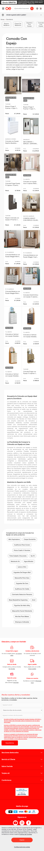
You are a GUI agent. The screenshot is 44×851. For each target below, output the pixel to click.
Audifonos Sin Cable (22, 589)
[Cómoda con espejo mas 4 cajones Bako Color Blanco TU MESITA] (31, 163)
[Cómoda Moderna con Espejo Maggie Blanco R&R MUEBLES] (13, 276)
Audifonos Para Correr (22, 545)
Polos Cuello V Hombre (22, 550)
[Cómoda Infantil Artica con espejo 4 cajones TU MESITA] (31, 276)
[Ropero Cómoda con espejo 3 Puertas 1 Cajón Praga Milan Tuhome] (13, 202)
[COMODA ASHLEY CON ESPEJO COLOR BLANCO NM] (31, 202)
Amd (33, 600)
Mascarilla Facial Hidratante (22, 611)
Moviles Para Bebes (22, 616)
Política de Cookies (25, 834)
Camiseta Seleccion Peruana (22, 594)
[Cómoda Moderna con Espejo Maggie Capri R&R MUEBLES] (31, 239)
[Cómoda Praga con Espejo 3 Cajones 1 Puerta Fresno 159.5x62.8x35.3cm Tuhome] (31, 356)
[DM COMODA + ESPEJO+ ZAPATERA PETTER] (31, 126)
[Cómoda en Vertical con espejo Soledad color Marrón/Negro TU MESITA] (31, 316)
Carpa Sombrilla (30, 539)
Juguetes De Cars (22, 583)
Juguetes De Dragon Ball (22, 572)
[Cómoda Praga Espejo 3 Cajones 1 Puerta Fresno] (13, 162)
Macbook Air (15, 561)
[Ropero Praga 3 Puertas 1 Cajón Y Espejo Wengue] (31, 86)
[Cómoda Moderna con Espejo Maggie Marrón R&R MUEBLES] (13, 239)
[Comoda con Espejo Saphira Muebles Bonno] (13, 126)
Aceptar (22, 840)
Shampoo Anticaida (22, 622)
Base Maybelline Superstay (18, 600)
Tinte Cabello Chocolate (17, 556)
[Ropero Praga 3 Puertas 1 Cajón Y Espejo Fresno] (13, 85)
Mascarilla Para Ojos (22, 578)
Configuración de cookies (22, 847)
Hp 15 (33, 556)
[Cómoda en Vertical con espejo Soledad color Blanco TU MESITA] (13, 316)
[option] (22, 2)
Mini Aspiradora (14, 539)
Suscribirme (10, 743)
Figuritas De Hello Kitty (22, 605)
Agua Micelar (28, 561)
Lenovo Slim (22, 567)
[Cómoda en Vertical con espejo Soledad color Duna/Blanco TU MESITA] (13, 355)
